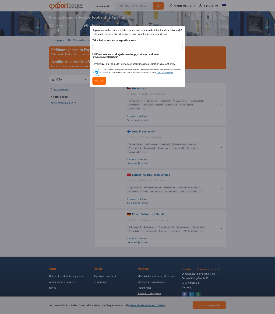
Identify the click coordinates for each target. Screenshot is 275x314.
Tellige (99, 80)
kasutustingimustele (165, 72)
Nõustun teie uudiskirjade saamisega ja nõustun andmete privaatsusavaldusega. (125, 55)
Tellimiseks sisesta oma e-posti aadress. (114, 40)
